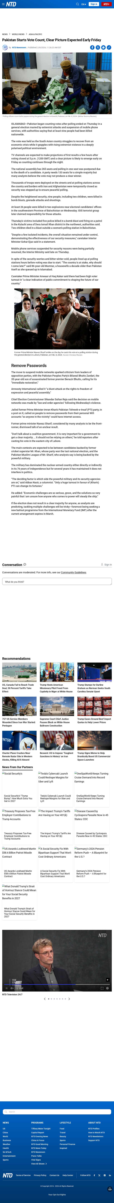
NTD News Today (38, 1148)
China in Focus (37, 1140)
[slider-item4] (57, 998)
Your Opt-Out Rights (57, 1195)
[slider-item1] (48, 998)
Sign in (94, 4)
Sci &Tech (7, 1152)
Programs (37, 1122)
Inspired (63, 1148)
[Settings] (107, 988)
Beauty (63, 1136)
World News (18, 34)
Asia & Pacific (35, 34)
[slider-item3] (54, 998)
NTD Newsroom (19, 47)
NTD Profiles (93, 1129)
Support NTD (94, 1140)
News (5, 34)
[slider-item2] (51, 998)
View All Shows (37, 1164)
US (4, 1129)
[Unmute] (108, 980)
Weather (6, 1144)
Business (7, 1140)
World (5, 1136)
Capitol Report (37, 1132)
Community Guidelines (73, 572)
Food (62, 1129)
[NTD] (8, 1175)
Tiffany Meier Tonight (40, 1129)
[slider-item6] (62, 998)
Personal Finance (67, 1144)
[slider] (57, 984)
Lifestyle (65, 1122)
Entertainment (9, 1156)
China (5, 1132)
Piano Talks (36, 1156)
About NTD (94, 1122)
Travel (62, 1132)
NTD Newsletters (95, 1136)
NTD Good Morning (39, 1144)
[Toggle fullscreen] (102, 988)
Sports (5, 1160)
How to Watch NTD (96, 1132)
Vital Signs (36, 1160)
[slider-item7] (65, 998)
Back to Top (110, 1189)
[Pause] (6, 988)
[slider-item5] (59, 998)
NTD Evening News (39, 1136)
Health (6, 1148)
